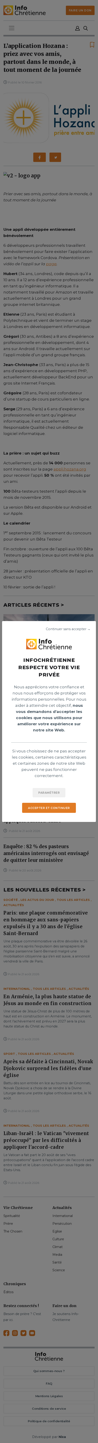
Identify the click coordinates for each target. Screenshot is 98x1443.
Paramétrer (49, 792)
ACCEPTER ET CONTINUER (49, 808)
